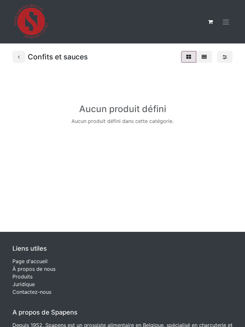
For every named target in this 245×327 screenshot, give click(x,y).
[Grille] (189, 57)
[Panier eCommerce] (210, 21)
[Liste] (204, 57)
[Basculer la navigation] (226, 22)
